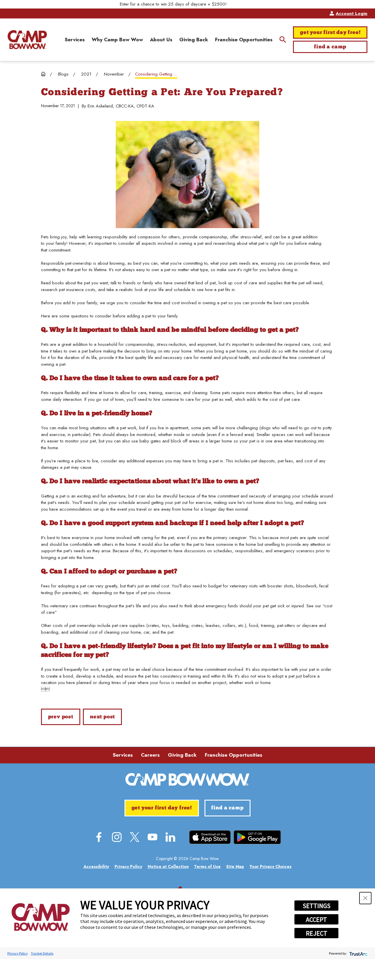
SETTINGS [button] (316, 906)
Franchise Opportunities (233, 754)
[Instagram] (117, 837)
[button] (365, 898)
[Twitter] (134, 837)
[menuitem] (75, 39)
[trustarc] (358, 953)
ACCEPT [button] (316, 919)
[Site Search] (282, 39)
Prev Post (60, 716)
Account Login (351, 13)
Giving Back (182, 754)
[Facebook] (99, 837)
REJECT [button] (316, 933)
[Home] (27, 40)
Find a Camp (330, 47)
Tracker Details (42, 953)
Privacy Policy (17, 953)
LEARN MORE (242, 4)
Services (123, 754)
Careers (150, 754)
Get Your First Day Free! (330, 32)
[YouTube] (152, 837)
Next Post (102, 716)
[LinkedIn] (170, 837)
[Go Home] (43, 74)
